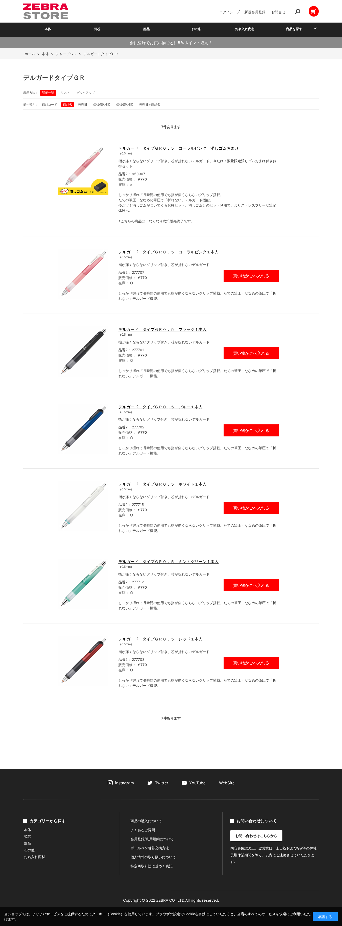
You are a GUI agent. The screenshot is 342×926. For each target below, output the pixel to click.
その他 (196, 29)
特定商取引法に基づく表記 (151, 866)
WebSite (227, 782)
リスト (65, 93)
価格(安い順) (101, 104)
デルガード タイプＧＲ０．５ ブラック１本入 (162, 329)
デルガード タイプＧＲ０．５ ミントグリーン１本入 (168, 561)
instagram (124, 782)
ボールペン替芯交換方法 (149, 848)
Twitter (161, 782)
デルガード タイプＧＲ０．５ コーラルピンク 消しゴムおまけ (178, 148)
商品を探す (294, 29)
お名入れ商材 (245, 29)
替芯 (97, 29)
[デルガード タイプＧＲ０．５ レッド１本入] (83, 661)
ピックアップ (86, 93)
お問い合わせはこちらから (256, 836)
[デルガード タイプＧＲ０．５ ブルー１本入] (83, 429)
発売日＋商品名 (149, 104)
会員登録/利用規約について (152, 839)
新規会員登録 (254, 12)
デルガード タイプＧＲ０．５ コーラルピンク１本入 (168, 251)
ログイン (226, 12)
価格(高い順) (124, 104)
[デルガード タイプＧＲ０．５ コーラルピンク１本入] (83, 274)
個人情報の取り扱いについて (153, 857)
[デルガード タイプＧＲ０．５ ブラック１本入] (83, 351)
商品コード (49, 104)
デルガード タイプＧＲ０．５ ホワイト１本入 (162, 484)
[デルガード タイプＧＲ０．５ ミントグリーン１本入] (83, 584)
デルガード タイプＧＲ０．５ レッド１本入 (160, 638)
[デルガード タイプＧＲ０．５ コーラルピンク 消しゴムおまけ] (83, 170)
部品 (146, 29)
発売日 (82, 104)
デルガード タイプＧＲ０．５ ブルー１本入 (160, 406)
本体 (48, 29)
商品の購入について (146, 821)
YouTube (197, 782)
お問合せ (278, 12)
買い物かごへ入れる (251, 275)
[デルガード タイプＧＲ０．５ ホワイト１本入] (83, 506)
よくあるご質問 (142, 830)
